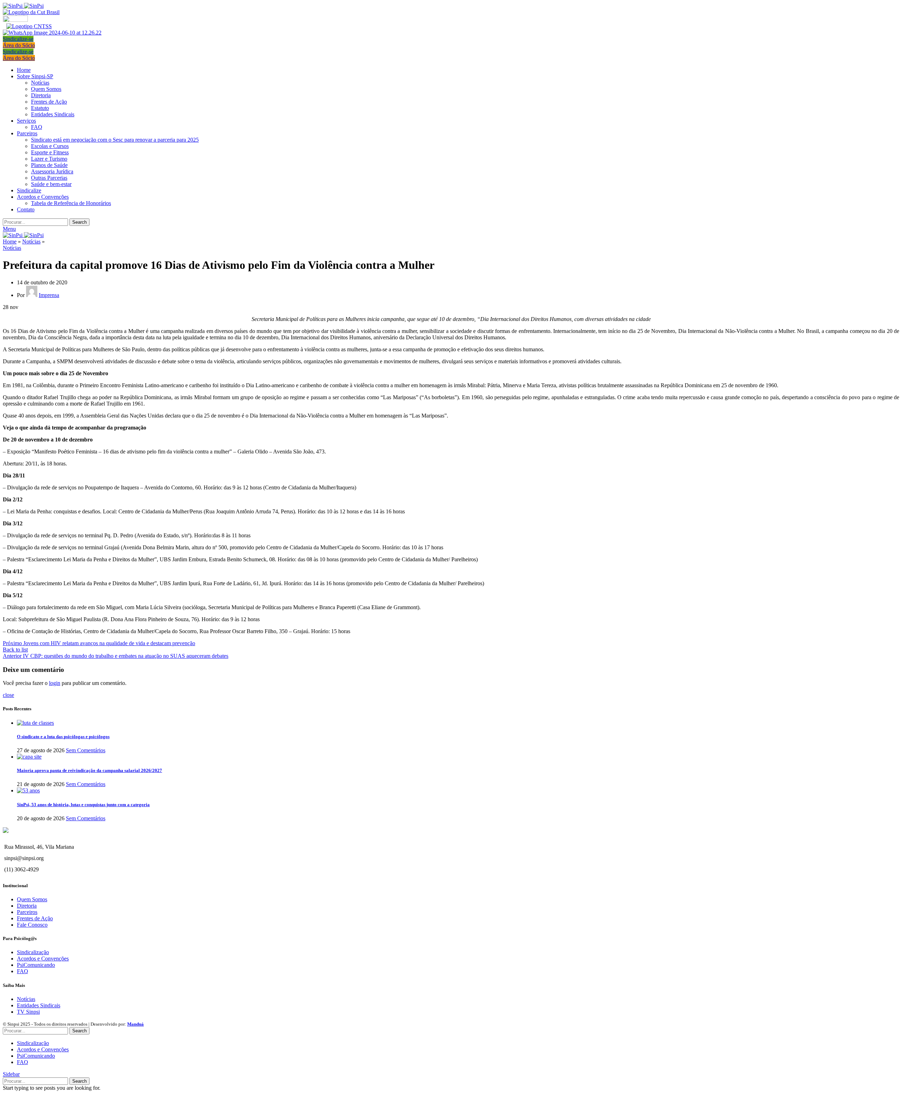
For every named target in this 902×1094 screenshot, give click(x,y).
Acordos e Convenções (43, 959)
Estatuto (40, 108)
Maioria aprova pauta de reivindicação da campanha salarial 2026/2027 (89, 770)
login (54, 683)
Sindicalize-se (18, 39)
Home (10, 242)
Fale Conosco (32, 925)
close (8, 695)
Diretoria (41, 95)
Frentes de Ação (49, 102)
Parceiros (27, 912)
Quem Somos (46, 89)
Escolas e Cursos (50, 146)
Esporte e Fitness (50, 152)
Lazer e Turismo (49, 159)
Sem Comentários (85, 750)
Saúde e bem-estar (51, 184)
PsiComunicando (36, 965)
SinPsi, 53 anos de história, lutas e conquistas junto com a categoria (83, 804)
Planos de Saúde (49, 165)
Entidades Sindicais (52, 114)
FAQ (36, 127)
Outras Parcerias (49, 178)
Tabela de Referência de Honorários (71, 203)
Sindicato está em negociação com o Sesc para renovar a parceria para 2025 (115, 140)
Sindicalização (33, 952)
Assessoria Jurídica (52, 171)
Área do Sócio (19, 45)
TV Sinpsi (28, 1012)
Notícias (40, 83)
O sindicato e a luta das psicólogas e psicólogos (63, 736)
